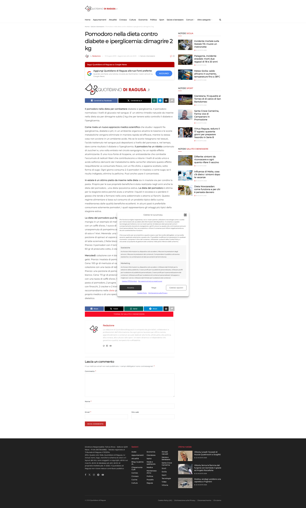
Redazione (96, 56)
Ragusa (150, 483)
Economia (143, 20)
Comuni (189, 20)
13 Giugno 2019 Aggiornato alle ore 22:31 (121, 56)
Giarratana (151, 455)
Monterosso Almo (152, 472)
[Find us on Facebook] (85, 474)
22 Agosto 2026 (201, 50)
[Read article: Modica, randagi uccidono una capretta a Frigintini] (185, 483)
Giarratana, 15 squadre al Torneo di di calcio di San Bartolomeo (207, 99)
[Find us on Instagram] (94, 474)
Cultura (132, 20)
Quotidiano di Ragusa (98, 500)
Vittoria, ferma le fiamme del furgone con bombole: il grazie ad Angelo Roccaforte (207, 467)
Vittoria (165, 485)
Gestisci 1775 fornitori (129, 281)
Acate (133, 452)
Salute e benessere (175, 20)
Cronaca (123, 20)
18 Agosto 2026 (201, 195)
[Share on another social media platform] (172, 100)
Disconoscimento (204, 500)
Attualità (113, 20)
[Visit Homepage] (101, 8)
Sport (161, 20)
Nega (153, 288)
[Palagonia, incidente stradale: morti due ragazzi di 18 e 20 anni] (185, 60)
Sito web (135, 412)
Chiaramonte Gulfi (136, 468)
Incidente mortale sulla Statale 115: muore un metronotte (206, 44)
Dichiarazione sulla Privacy (157, 293)
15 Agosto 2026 (200, 123)
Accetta (130, 288)
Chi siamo (217, 500)
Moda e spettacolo (151, 463)
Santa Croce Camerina (167, 464)
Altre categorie (203, 20)
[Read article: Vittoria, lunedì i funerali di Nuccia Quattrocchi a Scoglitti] (185, 456)
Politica (153, 20)
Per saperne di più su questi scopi (150, 281)
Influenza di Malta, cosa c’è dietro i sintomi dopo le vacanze (207, 174)
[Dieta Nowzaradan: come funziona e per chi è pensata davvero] (185, 190)
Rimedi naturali (165, 453)
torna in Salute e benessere (129, 314)
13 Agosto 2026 (200, 141)
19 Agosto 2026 (201, 105)
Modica (150, 467)
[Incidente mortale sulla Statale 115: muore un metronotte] (185, 45)
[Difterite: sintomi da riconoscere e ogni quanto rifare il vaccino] (185, 160)
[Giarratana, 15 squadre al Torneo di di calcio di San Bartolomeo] (185, 100)
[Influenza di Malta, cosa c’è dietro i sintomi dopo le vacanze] (185, 175)
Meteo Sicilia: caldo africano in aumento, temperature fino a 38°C (207, 74)
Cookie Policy (142, 293)
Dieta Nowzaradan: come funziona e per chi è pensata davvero (207, 189)
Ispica (149, 458)
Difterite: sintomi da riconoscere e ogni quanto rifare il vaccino (206, 159)
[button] (185, 215)
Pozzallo (150, 480)
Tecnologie (166, 478)
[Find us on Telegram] (98, 474)
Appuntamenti (99, 20)
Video (164, 482)
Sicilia (164, 472)
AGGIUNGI (164, 73)
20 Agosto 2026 (201, 181)
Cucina (134, 480)
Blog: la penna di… (137, 463)
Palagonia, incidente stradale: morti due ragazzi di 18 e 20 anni (206, 59)
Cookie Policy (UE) (165, 500)
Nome (88, 401)
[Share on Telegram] (160, 100)
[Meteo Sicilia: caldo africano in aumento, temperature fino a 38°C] (185, 75)
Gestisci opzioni (176, 288)
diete (112, 290)
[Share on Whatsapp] (154, 100)
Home (87, 20)
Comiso (134, 473)
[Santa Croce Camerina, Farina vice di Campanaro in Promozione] (185, 115)
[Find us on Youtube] (103, 474)
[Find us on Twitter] (89, 474)
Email (88, 412)
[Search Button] (220, 20)
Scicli (164, 468)
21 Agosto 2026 (200, 65)
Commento (90, 371)
